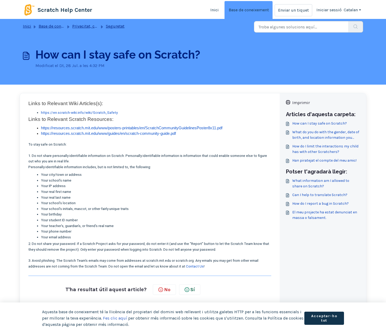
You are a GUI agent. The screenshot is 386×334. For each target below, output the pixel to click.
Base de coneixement (249, 9)
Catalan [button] (351, 9)
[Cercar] (355, 27)
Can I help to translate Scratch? (319, 195)
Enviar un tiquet (293, 10)
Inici (214, 9)
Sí (192, 289)
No (167, 289)
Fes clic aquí (115, 318)
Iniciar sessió (329, 9)
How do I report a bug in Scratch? (320, 203)
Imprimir (301, 102)
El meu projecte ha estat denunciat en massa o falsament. (324, 215)
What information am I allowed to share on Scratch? (320, 183)
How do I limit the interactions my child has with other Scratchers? (325, 149)
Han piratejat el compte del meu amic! (324, 160)
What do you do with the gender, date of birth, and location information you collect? (325, 135)
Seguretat (115, 26)
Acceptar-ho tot (324, 318)
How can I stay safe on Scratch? (319, 123)
